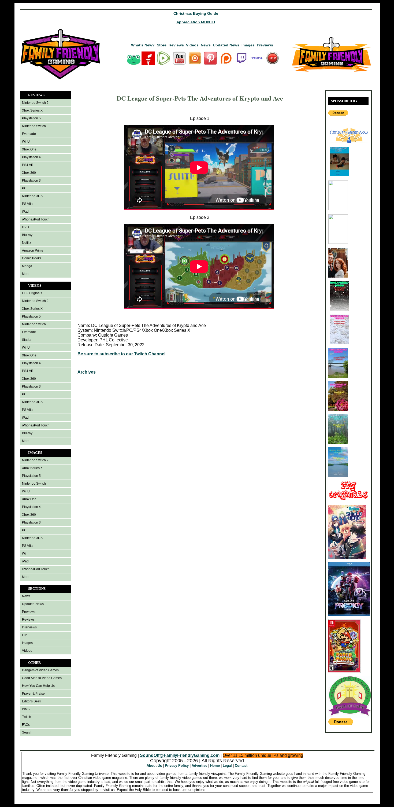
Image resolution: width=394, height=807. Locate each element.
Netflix (26, 243)
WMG (26, 709)
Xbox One (29, 149)
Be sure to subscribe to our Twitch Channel (121, 354)
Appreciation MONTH (195, 22)
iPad (25, 211)
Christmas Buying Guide (195, 13)
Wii (24, 553)
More (25, 274)
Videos (192, 45)
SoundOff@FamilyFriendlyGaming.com (180, 755)
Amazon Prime (32, 250)
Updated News (226, 45)
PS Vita (27, 204)
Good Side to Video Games (42, 678)
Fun (25, 635)
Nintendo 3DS (32, 196)
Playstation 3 (31, 180)
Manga (27, 266)
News (206, 45)
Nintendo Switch (34, 126)
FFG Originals (32, 293)
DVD (25, 227)
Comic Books (31, 258)
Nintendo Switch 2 (35, 103)
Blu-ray (27, 235)
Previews (265, 45)
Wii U (26, 141)
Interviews (29, 627)
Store (161, 45)
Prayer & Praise (33, 693)
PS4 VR (28, 165)
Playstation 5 (31, 118)
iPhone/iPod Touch (36, 219)
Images (248, 45)
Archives (86, 372)
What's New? (143, 45)
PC (24, 188)
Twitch (26, 717)
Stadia (26, 340)
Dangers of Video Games (40, 670)
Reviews (176, 45)
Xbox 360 (29, 173)
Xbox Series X (32, 110)
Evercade (29, 134)
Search (27, 732)
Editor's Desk (31, 701)
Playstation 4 (31, 157)
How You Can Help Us (38, 686)
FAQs (26, 725)
